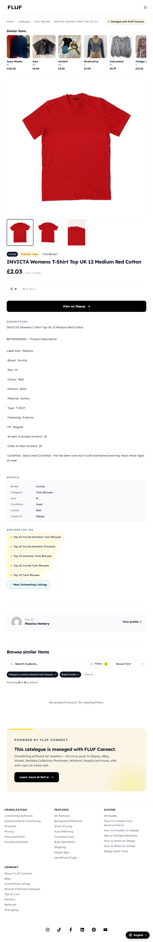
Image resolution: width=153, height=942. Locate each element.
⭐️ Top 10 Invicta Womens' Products (32, 546)
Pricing (9, 831)
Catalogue (24, 21)
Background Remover (68, 821)
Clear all (89, 674)
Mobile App (61, 852)
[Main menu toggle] (145, 7)
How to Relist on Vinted (119, 846)
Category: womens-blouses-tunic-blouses (31, 674)
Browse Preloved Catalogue (22, 889)
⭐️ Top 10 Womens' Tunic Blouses (31, 556)
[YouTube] (105, 930)
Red (38, 510)
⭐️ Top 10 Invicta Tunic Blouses (29, 565)
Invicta (12, 254)
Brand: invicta (69, 674)
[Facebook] (71, 930)
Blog (7, 878)
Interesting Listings (17, 883)
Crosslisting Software (18, 816)
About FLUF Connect (18, 873)
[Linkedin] (82, 930)
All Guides (110, 816)
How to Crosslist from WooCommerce (118, 823)
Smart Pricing (63, 826)
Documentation (14, 836)
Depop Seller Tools (116, 851)
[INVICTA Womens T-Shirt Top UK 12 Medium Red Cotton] (20, 232)
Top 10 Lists (12, 894)
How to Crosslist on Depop (121, 830)
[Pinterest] (94, 930)
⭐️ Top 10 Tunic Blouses (25, 575)
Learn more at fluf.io (34, 777)
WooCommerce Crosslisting (22, 821)
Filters (100, 663)
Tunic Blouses (42, 21)
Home (10, 21)
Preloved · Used (29, 254)
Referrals (10, 904)
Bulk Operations (64, 842)
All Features (62, 816)
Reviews (9, 899)
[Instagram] (48, 930)
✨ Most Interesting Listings (28, 584)
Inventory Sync (64, 836)
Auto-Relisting (63, 831)
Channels (10, 826)
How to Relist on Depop (119, 841)
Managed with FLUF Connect (127, 21)
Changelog (11, 910)
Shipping (60, 847)
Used (39, 504)
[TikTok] (59, 930)
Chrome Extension (16, 842)
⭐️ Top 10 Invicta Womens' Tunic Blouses (35, 537)
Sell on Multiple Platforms (120, 835)
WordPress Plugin (65, 857)
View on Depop (76, 306)
